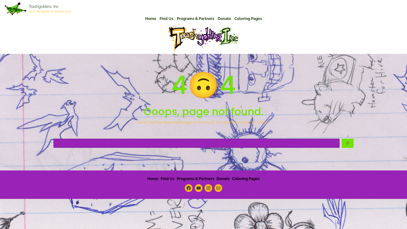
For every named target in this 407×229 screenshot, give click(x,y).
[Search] (348, 143)
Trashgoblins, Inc (44, 6)
